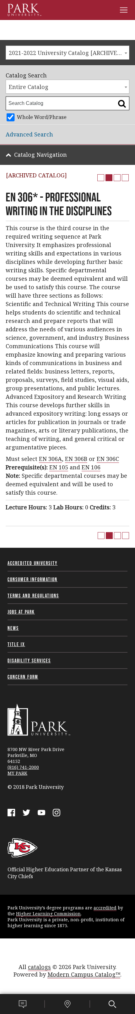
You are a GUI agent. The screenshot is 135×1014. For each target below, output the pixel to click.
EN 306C (108, 458)
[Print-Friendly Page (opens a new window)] (117, 177)
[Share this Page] (108, 177)
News (13, 628)
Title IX (16, 644)
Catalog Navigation (40, 154)
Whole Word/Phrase (42, 117)
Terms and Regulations (33, 595)
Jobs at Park (21, 612)
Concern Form (23, 677)
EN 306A (50, 458)
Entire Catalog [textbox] (28, 87)
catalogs (39, 967)
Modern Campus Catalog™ (83, 974)
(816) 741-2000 (23, 767)
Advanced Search (29, 134)
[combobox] (67, 53)
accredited (105, 908)
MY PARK (17, 773)
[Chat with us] (22, 1004)
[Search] (112, 1004)
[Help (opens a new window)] (125, 177)
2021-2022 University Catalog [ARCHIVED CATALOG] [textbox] (69, 53)
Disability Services (29, 660)
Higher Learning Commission (48, 914)
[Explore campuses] (67, 1004)
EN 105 (58, 467)
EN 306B (76, 458)
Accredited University (32, 563)
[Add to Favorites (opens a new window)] (100, 177)
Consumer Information (32, 579)
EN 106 (91, 467)
